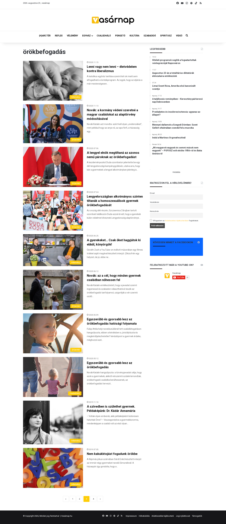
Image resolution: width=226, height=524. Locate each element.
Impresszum (131, 516)
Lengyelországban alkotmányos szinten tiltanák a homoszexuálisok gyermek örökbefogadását (115, 201)
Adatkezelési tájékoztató (163, 516)
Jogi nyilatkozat (183, 516)
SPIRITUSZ (166, 35)
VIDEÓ (179, 35)
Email (152, 193)
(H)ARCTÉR (45, 35)
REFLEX (59, 35)
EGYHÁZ (86, 35)
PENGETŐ (120, 35)
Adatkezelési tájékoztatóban (177, 221)
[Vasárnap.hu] (113, 20)
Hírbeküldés (144, 516)
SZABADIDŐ (150, 35)
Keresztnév (154, 211)
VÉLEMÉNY (72, 35)
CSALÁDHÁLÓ (104, 35)
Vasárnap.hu (66, 516)
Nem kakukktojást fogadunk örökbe (112, 454)
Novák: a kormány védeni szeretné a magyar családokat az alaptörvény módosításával (112, 114)
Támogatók (197, 516)
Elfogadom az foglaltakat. (176, 221)
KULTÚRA (134, 35)
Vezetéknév (154, 202)
